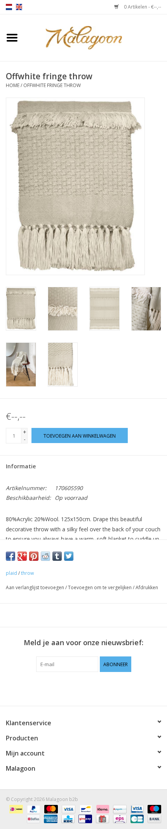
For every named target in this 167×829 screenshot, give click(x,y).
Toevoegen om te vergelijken (100, 587)
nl (9, 7)
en (19, 7)
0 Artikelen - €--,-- (142, 6)
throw (27, 573)
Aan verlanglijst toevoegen (35, 587)
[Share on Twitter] (68, 556)
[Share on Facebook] (10, 556)
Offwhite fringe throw (52, 85)
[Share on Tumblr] (57, 556)
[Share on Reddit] (45, 556)
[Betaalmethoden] (15, 808)
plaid (11, 573)
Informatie (21, 466)
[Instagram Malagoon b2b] (97, 688)
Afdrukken (147, 587)
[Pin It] (33, 556)
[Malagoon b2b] (95, 37)
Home (12, 85)
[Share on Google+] (22, 556)
